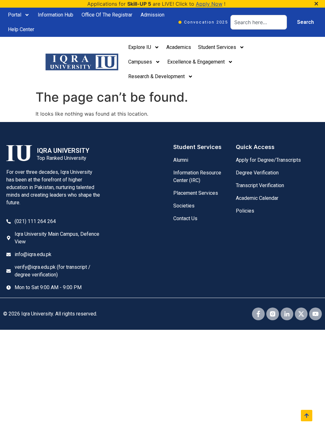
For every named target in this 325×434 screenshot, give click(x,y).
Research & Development (156, 76)
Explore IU (139, 47)
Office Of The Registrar (107, 15)
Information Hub (55, 15)
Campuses (140, 62)
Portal (14, 15)
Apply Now (209, 4)
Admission (152, 15)
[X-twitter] (301, 314)
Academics (178, 47)
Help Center (21, 29)
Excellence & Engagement (196, 62)
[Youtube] (315, 314)
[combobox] (258, 22)
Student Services (217, 47)
